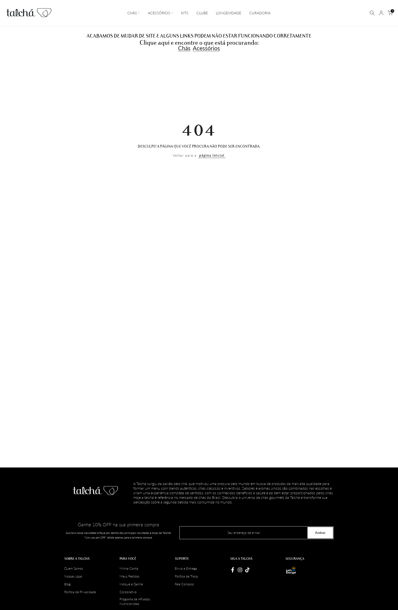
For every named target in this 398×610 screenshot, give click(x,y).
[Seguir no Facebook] (232, 570)
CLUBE (202, 13)
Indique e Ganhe (131, 584)
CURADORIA (259, 13)
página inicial (211, 155)
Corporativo (128, 592)
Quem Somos (73, 568)
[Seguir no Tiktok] (247, 570)
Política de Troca (186, 576)
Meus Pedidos (129, 576)
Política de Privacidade (80, 592)
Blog (67, 584)
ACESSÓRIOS (159, 13)
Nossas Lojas (73, 576)
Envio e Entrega (186, 568)
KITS (184, 13)
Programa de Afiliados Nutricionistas (135, 601)
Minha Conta (129, 568)
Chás (184, 48)
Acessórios (206, 48)
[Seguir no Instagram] (240, 570)
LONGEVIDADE (228, 13)
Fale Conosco (184, 584)
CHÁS (132, 13)
